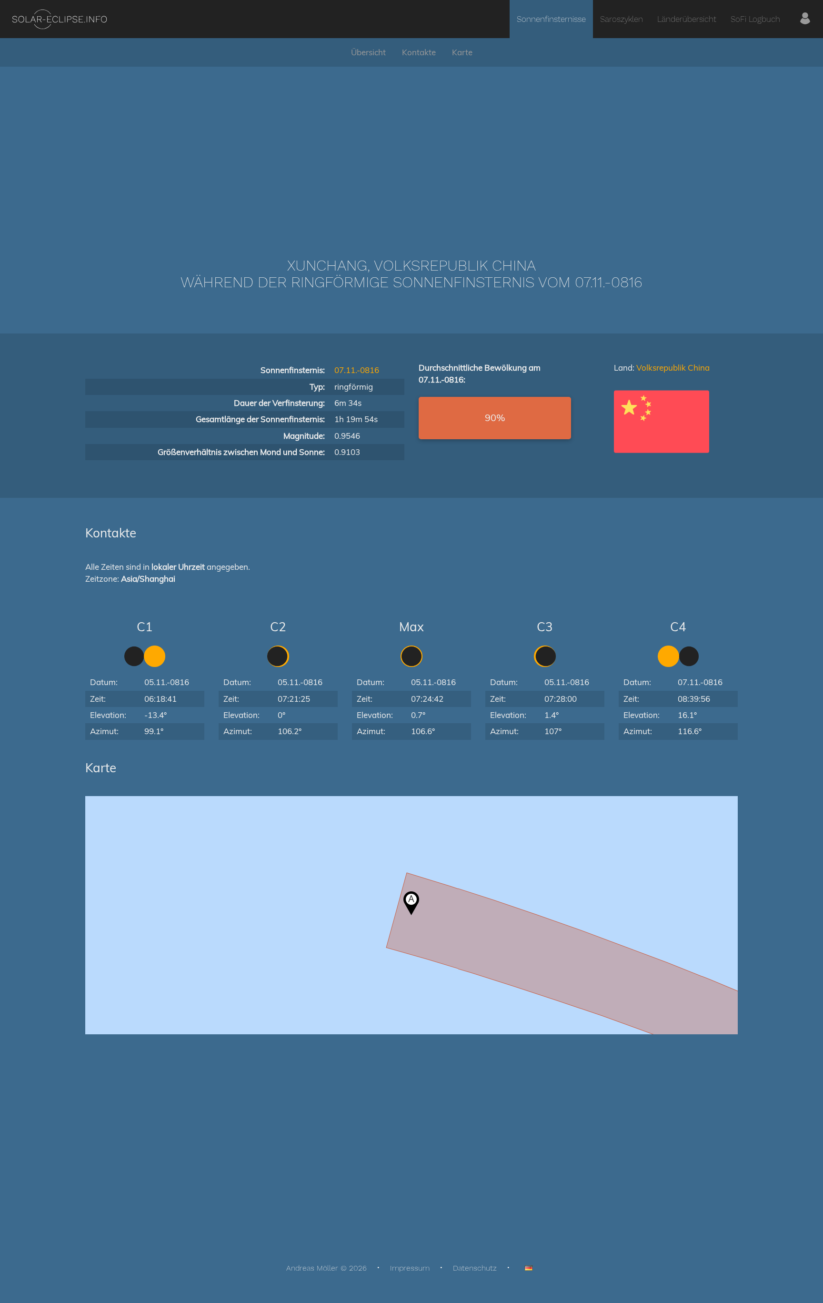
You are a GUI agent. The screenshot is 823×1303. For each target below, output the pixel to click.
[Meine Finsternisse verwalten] (805, 19)
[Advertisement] (411, 147)
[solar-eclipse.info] (59, 19)
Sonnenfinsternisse (551, 19)
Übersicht (368, 52)
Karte (462, 52)
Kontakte (419, 52)
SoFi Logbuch (755, 19)
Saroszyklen (621, 19)
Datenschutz (475, 1268)
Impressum (410, 1268)
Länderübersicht (686, 19)
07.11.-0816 (356, 370)
